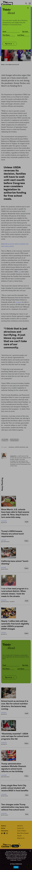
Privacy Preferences (16, 863)
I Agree (16, 867)
